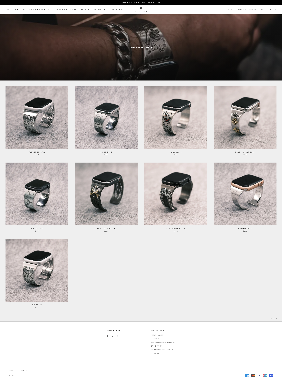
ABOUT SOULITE (157, 335)
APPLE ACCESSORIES (66, 9)
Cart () (272, 9)
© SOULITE (13, 376)
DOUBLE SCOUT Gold (245, 152)
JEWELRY (85, 9)
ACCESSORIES (100, 9)
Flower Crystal (37, 152)
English (240, 9)
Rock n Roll (37, 228)
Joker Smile (176, 152)
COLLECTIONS (117, 9)
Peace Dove (106, 152)
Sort (273, 318)
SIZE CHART (155, 339)
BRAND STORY (156, 346)
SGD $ (230, 9)
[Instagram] (117, 336)
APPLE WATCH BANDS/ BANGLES (38, 9)
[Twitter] (112, 336)
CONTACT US (155, 353)
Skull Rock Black (106, 228)
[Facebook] (107, 336)
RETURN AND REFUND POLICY (162, 350)
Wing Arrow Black (175, 228)
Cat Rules (37, 305)
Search (262, 9)
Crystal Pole (245, 228)
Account (252, 9)
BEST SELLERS (12, 9)
